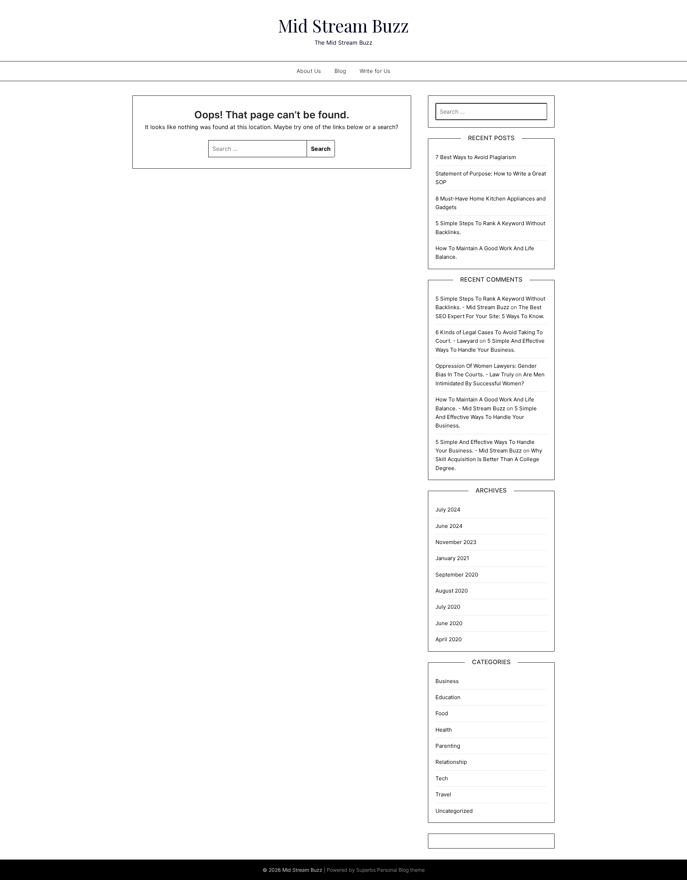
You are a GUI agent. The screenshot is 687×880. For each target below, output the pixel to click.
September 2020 (456, 574)
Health (443, 729)
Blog (340, 71)
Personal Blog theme (401, 870)
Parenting (447, 745)
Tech (441, 778)
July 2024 (448, 509)
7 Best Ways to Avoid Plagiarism (475, 157)
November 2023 (456, 542)
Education (448, 697)
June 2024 (449, 526)
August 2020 (451, 590)
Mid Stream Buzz (343, 25)
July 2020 (447, 606)
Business (447, 681)
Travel (443, 794)
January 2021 (452, 558)
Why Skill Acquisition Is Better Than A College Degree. (488, 459)
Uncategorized (454, 810)
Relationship (451, 761)
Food (441, 713)
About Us (309, 71)
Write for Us (375, 71)
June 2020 (448, 623)
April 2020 (448, 639)
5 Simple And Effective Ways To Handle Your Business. (486, 417)
